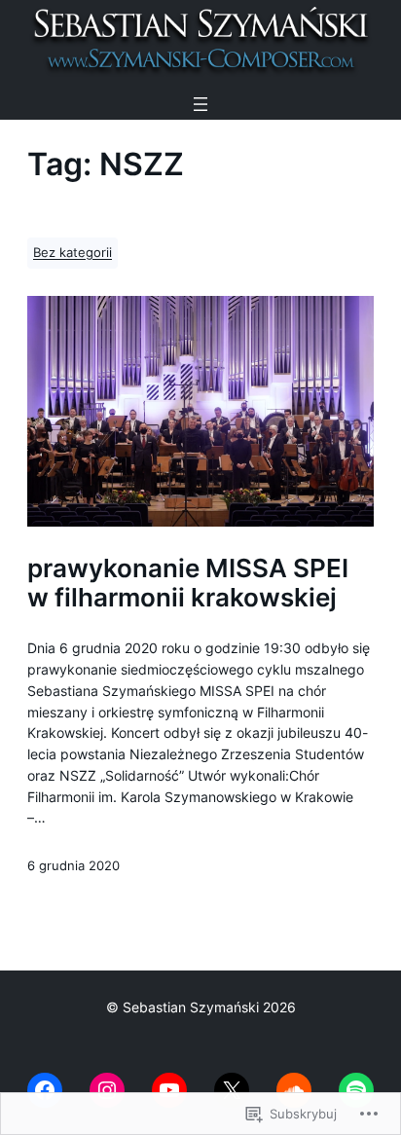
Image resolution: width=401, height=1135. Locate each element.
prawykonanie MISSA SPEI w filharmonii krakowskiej (187, 582)
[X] (231, 1090)
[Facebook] (44, 1090)
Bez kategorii (72, 252)
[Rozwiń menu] (200, 104)
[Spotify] (356, 1090)
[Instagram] (107, 1090)
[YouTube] (169, 1090)
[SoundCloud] (293, 1090)
